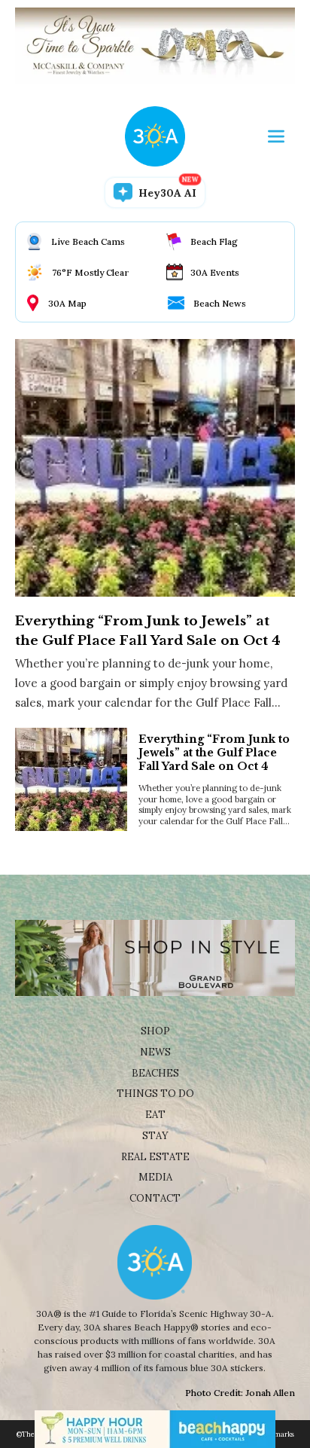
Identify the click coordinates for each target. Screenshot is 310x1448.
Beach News (219, 303)
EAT (155, 1114)
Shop (155, 1031)
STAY (155, 1135)
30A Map (67, 303)
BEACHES (155, 1073)
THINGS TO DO (155, 1093)
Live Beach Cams (88, 241)
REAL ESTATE (155, 1156)
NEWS (155, 1052)
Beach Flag (214, 241)
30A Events (214, 272)
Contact (155, 1198)
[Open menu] (276, 136)
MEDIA (155, 1177)
